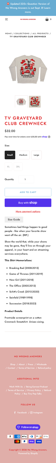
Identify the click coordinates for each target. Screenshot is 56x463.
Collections (22, 33)
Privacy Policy (34, 390)
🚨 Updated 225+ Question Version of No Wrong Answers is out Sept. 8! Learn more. (28, 8)
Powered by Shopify (28, 453)
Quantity (9, 179)
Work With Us (16, 386)
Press (30, 364)
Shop (12, 364)
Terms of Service (27, 367)
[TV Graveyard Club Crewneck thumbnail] (21, 102)
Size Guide (14, 219)
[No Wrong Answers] (28, 19)
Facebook (22, 412)
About (22, 364)
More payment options (28, 211)
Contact (11, 367)
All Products (41, 33)
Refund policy (44, 367)
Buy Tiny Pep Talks (33, 393)
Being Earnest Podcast (37, 386)
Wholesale (42, 364)
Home (8, 33)
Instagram (38, 412)
